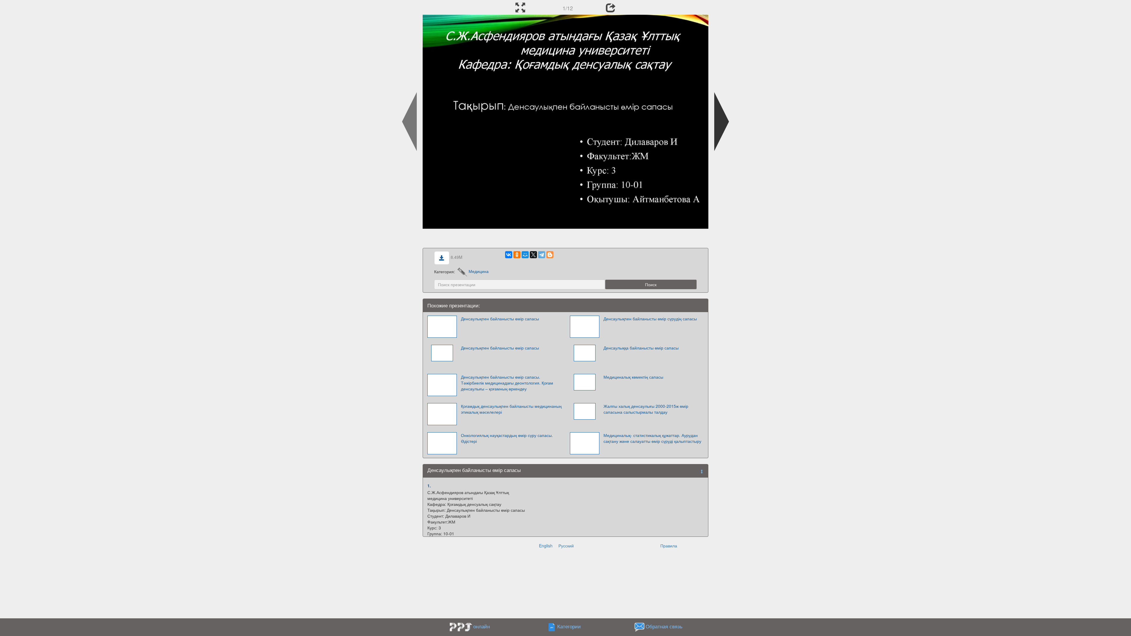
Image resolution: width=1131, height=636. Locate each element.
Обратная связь (664, 626)
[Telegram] (541, 254)
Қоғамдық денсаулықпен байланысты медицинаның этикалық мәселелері (511, 409)
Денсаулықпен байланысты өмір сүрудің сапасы (650, 319)
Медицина (479, 271)
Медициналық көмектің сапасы (633, 377)
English (546, 546)
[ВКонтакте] (508, 254)
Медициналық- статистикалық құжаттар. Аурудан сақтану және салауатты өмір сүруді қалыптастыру (652, 438)
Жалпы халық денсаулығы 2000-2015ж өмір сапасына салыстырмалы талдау (645, 409)
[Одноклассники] (516, 254)
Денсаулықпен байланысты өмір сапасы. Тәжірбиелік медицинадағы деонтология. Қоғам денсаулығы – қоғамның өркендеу (507, 383)
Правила (668, 546)
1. (429, 485)
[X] (533, 254)
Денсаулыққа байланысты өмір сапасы (641, 348)
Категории (569, 626)
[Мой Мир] (525, 254)
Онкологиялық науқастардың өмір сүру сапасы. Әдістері (507, 438)
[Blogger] (549, 254)
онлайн (481, 626)
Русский (566, 546)
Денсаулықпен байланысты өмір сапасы (500, 319)
